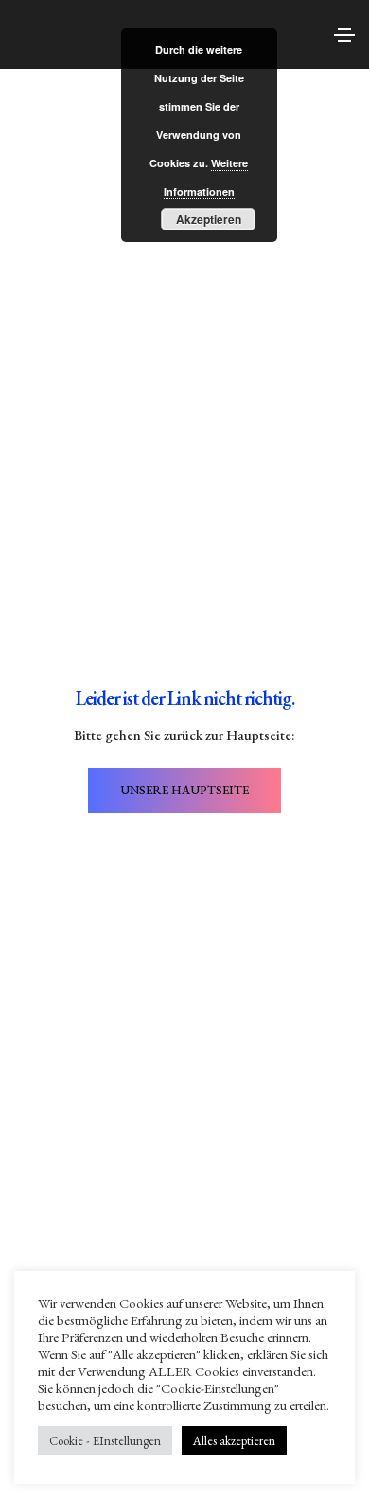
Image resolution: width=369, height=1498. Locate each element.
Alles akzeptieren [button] (234, 1441)
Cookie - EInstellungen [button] (105, 1441)
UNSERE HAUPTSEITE (184, 790)
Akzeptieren (208, 219)
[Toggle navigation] (344, 35)
